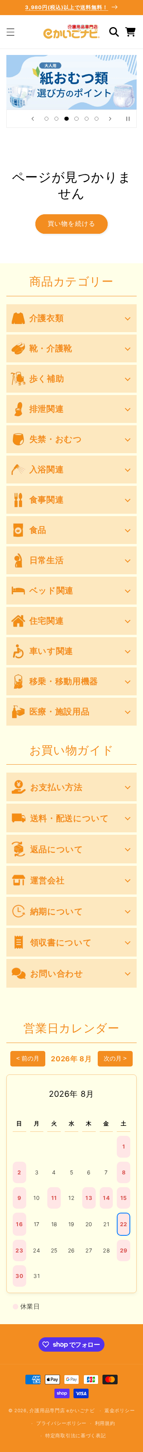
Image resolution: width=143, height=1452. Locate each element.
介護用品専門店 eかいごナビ (62, 1410)
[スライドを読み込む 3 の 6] (67, 119)
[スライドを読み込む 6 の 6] (96, 119)
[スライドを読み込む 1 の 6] (46, 119)
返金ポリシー (119, 1410)
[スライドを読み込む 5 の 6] (86, 119)
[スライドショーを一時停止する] (128, 118)
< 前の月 (27, 1058)
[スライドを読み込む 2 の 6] (57, 119)
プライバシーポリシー (61, 1423)
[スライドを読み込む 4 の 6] (76, 119)
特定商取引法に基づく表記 (75, 1435)
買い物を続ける (71, 223)
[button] (10, 32)
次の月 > (115, 1058)
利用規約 (105, 1423)
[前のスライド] (32, 118)
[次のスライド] (110, 118)
